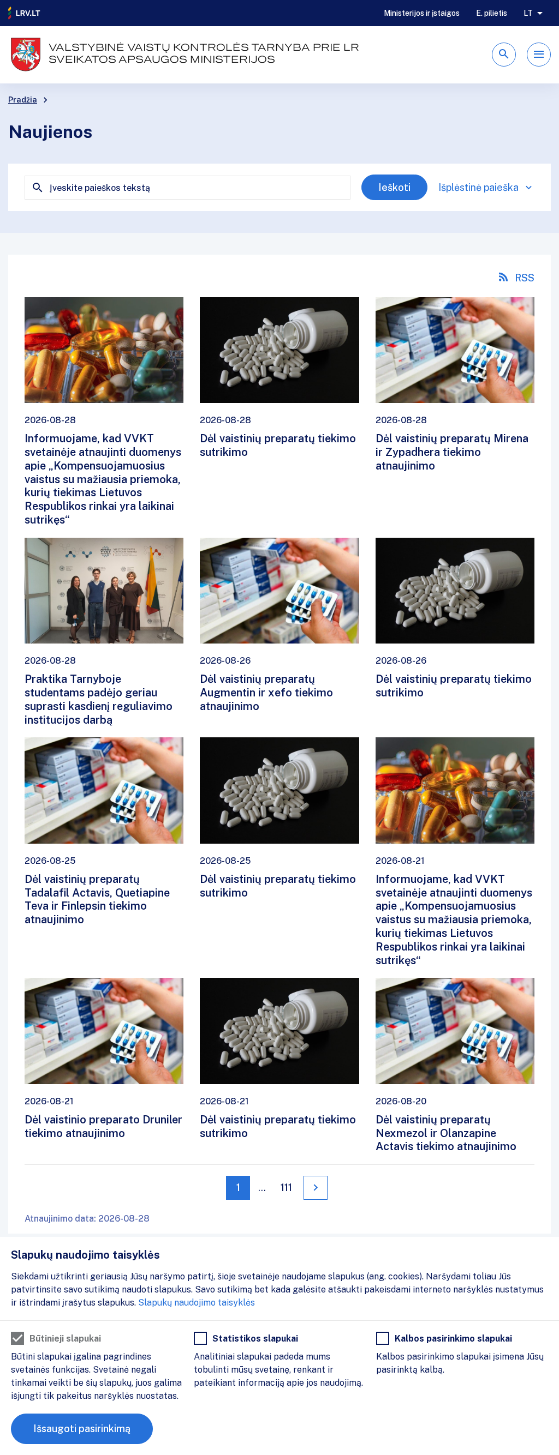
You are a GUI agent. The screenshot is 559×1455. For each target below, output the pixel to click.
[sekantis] (316, 1188)
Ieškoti (394, 187)
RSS (524, 278)
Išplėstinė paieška (478, 187)
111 (286, 1187)
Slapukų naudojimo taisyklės (196, 1302)
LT (528, 13)
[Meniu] (539, 55)
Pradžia (22, 99)
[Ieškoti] (504, 55)
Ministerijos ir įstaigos (422, 13)
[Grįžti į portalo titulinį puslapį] (24, 13)
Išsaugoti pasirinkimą (81, 1428)
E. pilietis (491, 13)
